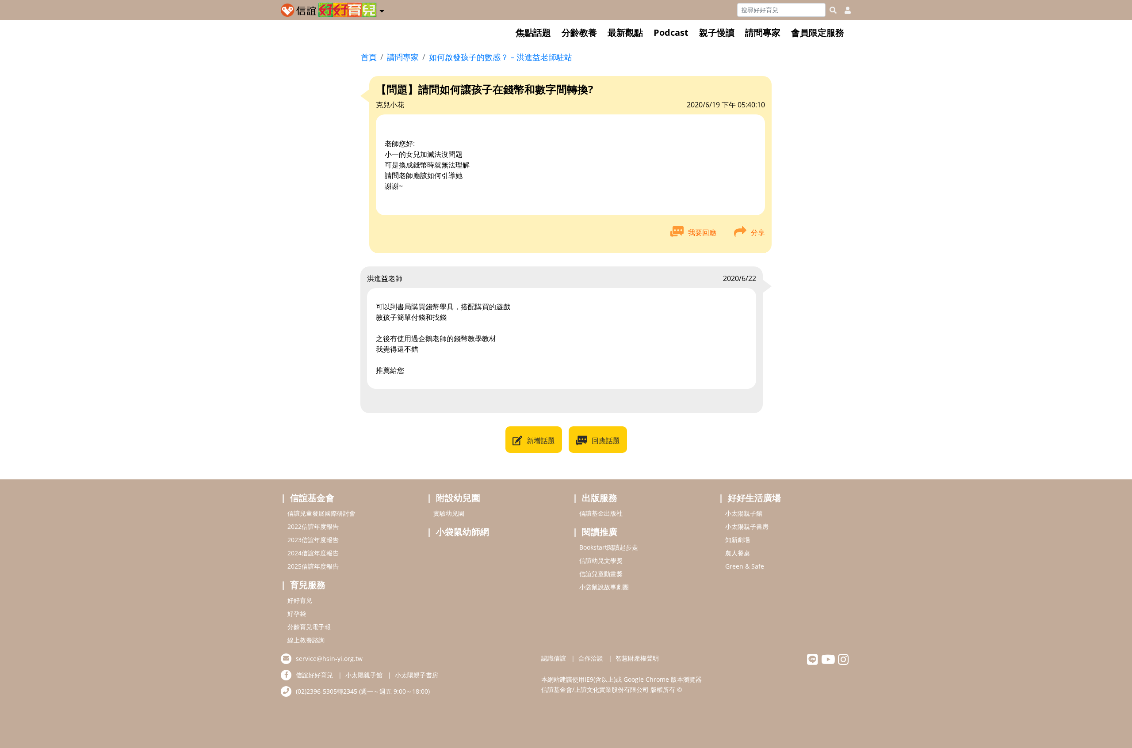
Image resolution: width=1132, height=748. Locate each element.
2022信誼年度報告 (313, 526)
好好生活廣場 (754, 498)
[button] (381, 9)
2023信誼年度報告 (313, 539)
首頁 (369, 57)
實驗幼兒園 (448, 513)
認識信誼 (553, 658)
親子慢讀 (716, 32)
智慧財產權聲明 (637, 658)
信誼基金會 (312, 498)
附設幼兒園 (458, 498)
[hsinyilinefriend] (812, 661)
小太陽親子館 (743, 513)
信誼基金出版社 (601, 513)
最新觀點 (625, 32)
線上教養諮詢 (306, 640)
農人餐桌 (737, 553)
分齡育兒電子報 (309, 627)
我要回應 (702, 232)
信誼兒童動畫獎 (601, 574)
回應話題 (606, 440)
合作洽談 (590, 658)
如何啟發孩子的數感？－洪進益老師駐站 (500, 57)
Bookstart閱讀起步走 (608, 547)
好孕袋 (296, 613)
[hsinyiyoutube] (828, 661)
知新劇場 (737, 539)
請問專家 (762, 32)
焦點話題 (533, 32)
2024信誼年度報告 (313, 553)
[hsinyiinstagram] (843, 661)
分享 (758, 232)
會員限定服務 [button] (817, 32)
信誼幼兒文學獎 (601, 560)
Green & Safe (744, 566)
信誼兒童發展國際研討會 (321, 513)
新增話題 (541, 440)
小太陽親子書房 (747, 526)
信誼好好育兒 (314, 675)
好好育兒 (299, 600)
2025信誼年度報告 (313, 566)
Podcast (671, 32)
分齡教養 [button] (579, 32)
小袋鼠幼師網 (462, 532)
